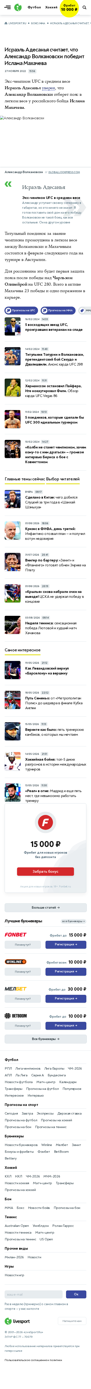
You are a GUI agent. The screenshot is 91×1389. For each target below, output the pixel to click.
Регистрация (66, 944)
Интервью (36, 1095)
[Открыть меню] (8, 7)
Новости (34, 1257)
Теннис (11, 1217)
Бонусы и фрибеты (19, 1152)
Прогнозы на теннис (50, 1127)
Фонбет (44, 1152)
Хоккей (11, 1167)
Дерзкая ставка (69, 1113)
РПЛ (8, 1068)
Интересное (14, 1095)
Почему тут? (23, 945)
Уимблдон (41, 1226)
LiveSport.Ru (17, 23)
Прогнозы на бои (18, 1127)
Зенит (76, 1145)
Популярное (72, 1089)
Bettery (11, 1158)
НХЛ (18, 1176)
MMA (9, 1208)
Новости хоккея (17, 1183)
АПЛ (8, 1075)
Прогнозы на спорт (21, 1104)
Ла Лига (21, 1075)
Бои (8, 1199)
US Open (46, 1239)
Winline (46, 1145)
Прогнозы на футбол (42, 1089)
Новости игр (14, 1275)
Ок (76, 1294)
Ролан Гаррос (63, 1226)
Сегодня (11, 1113)
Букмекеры (14, 1136)
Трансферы (13, 1089)
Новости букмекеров (21, 1145)
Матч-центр (46, 1082)
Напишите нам (72, 1321)
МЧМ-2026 (51, 1176)
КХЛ (8, 1176)
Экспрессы (45, 1113)
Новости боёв (39, 1208)
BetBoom (61, 1152)
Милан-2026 (14, 1257)
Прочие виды (16, 1248)
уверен (48, 88)
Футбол (11, 1059)
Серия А (37, 1075)
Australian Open (17, 1226)
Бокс (20, 1208)
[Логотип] (17, 7)
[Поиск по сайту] (85, 7)
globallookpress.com (64, 172)
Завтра (27, 1113)
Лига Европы (54, 1068)
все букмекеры (73, 921)
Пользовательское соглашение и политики (33, 1360)
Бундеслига (57, 1075)
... (79, 14)
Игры (9, 1266)
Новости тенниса (18, 1232)
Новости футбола (19, 1082)
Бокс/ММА (38, 23)
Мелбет (62, 1145)
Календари (68, 1082)
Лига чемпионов (27, 1068)
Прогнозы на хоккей (56, 1120)
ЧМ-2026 (75, 1068)
